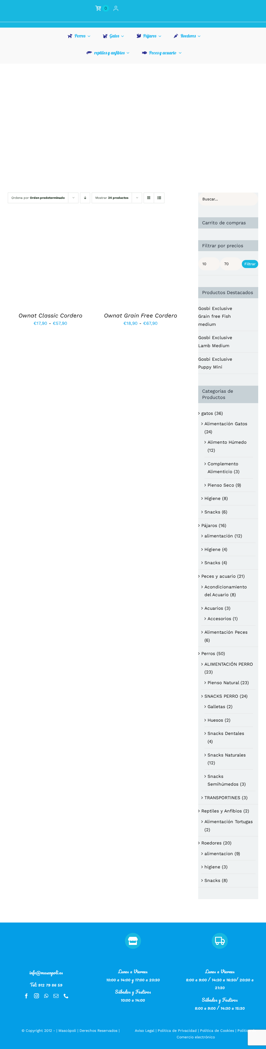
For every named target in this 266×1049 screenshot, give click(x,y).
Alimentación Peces (226, 632)
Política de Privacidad (177, 1030)
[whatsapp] (46, 995)
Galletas (216, 706)
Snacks (212, 511)
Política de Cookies (217, 1030)
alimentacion (218, 853)
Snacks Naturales (227, 755)
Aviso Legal (144, 1030)
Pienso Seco (221, 485)
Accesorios (219, 618)
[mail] (56, 995)
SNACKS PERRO (221, 696)
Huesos (215, 720)
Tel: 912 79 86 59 (46, 985)
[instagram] (36, 995)
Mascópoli (67, 1030)
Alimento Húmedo (227, 442)
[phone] (66, 995)
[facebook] (26, 995)
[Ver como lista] (159, 198)
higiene (212, 866)
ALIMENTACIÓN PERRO (228, 664)
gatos (207, 413)
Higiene (212, 498)
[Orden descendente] (85, 198)
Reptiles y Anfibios (221, 810)
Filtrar (250, 264)
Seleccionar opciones (39, 260)
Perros (208, 653)
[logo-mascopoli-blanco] (46, 935)
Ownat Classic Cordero (50, 315)
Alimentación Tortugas (228, 821)
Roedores (211, 842)
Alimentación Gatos (225, 423)
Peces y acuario (218, 576)
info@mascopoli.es (46, 972)
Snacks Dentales (226, 733)
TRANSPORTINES (222, 797)
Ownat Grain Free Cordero (140, 315)
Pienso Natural (223, 682)
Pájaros (209, 525)
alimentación (218, 535)
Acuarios (213, 608)
